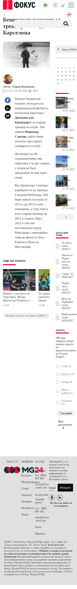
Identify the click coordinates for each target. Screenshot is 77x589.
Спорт (25, 488)
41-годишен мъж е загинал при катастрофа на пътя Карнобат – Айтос (68, 198)
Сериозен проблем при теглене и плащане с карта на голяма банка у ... (68, 100)
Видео (25, 514)
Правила (40, 533)
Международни (28, 482)
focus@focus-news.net (42, 486)
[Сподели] (8, 116)
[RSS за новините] (60, 498)
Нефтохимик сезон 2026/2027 (69, 317)
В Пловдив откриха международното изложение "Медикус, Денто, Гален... (68, 178)
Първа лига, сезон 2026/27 (66, 288)
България (26, 469)
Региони (26, 475)
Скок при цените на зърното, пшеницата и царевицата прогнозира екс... (68, 139)
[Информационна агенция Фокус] (52, 498)
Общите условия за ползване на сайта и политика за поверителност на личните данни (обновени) (38, 553)
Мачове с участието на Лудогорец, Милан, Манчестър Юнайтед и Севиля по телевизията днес (16, 297)
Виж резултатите (65, 423)
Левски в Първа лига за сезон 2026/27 (67, 261)
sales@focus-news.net (42, 519)
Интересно (27, 508)
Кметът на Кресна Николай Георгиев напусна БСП (68, 120)
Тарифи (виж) (39, 501)
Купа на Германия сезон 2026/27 (67, 303)
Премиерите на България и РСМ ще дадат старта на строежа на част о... (68, 159)
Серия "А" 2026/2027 (68, 275)
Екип (38, 527)
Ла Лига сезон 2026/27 (66, 246)
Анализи (26, 495)
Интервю (26, 501)
